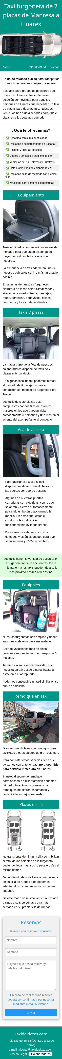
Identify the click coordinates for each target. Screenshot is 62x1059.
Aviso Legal (19, 1054)
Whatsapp (15, 182)
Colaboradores (40, 1054)
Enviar (31, 1012)
